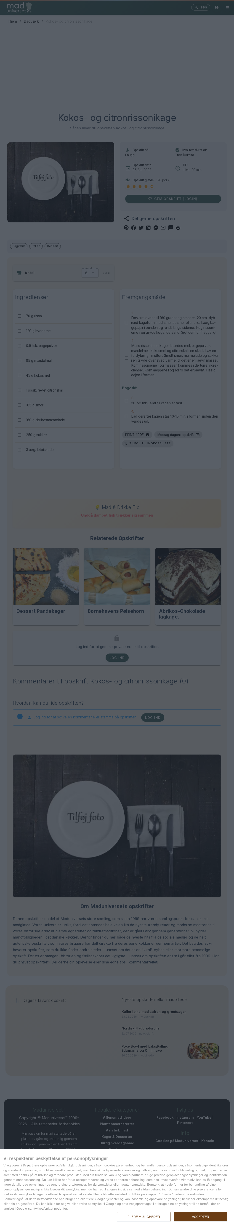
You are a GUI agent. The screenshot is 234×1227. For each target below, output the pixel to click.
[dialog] (117, 1188)
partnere (33, 1165)
